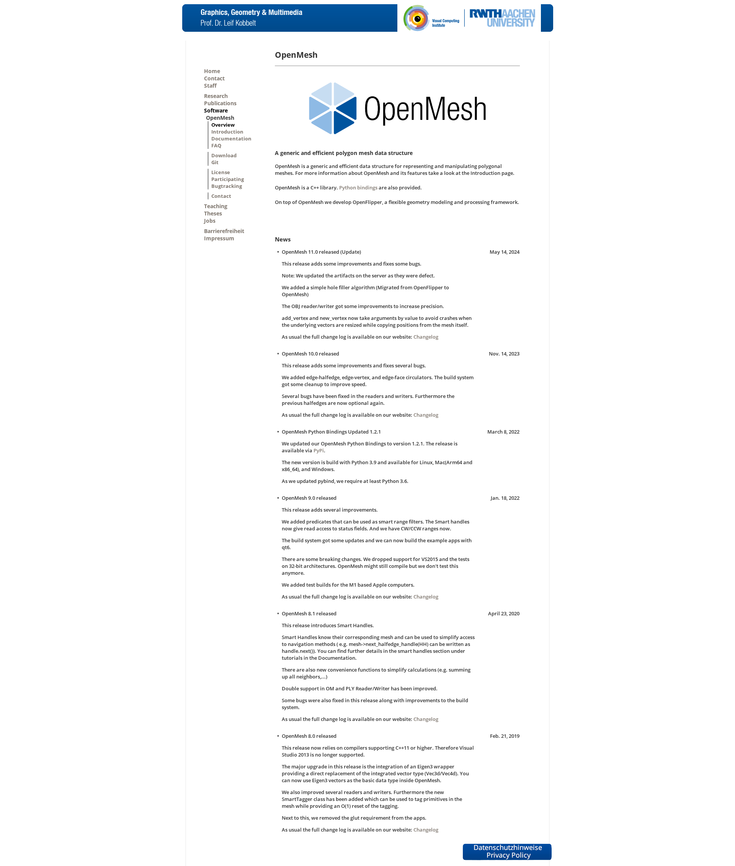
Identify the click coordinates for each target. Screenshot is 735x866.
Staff (210, 85)
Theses (213, 213)
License (220, 172)
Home (212, 71)
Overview (223, 124)
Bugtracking (226, 186)
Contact (214, 78)
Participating (227, 179)
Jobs (210, 220)
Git (215, 162)
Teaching (215, 206)
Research (216, 95)
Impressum (219, 238)
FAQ (216, 145)
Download (224, 155)
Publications (220, 103)
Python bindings (358, 187)
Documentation (231, 138)
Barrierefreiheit (224, 231)
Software (216, 110)
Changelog (425, 336)
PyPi (319, 450)
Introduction (227, 131)
